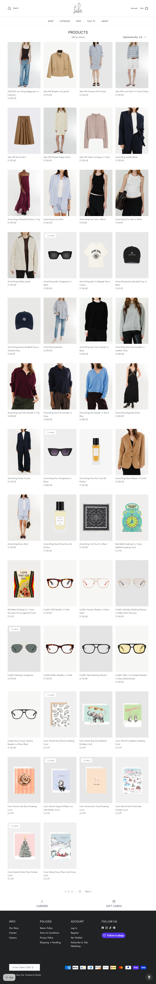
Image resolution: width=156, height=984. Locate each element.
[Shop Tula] (78, 8)
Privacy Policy (46, 937)
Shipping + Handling (50, 942)
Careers (13, 937)
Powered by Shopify (33, 975)
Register (75, 932)
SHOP (50, 21)
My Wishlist (76, 937)
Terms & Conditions (49, 932)
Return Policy (46, 928)
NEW (78, 21)
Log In (74, 928)
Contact (12, 932)
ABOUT (104, 21)
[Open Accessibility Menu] (149, 977)
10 (80, 891)
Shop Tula (20, 975)
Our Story (14, 928)
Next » (88, 891)
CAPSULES (65, 21)
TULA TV (91, 21)
